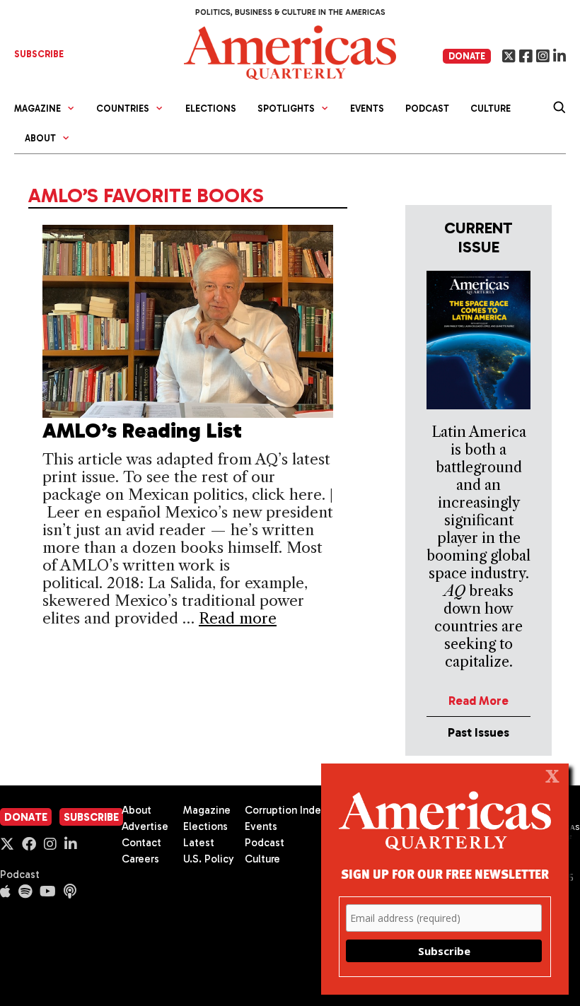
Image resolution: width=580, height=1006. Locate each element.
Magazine (207, 810)
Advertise (145, 826)
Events (367, 108)
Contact (141, 842)
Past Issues (478, 732)
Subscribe (91, 817)
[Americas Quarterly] (290, 51)
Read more (238, 618)
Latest (198, 842)
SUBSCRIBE (39, 54)
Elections (210, 108)
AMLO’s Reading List (142, 430)
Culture (490, 108)
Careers (140, 859)
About (136, 810)
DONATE (466, 56)
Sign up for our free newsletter (445, 873)
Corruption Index (285, 810)
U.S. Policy (208, 859)
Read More (478, 701)
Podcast (427, 108)
